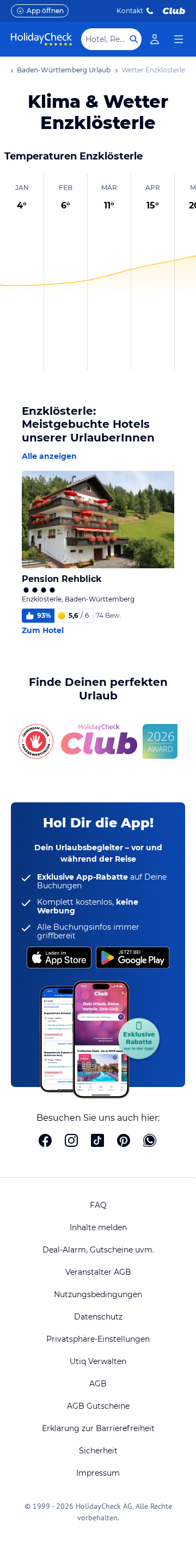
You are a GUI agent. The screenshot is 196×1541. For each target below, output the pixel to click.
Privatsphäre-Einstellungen (98, 1339)
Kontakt (130, 11)
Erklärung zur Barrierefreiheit (98, 1428)
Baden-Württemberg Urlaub (64, 70)
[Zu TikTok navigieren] (97, 1141)
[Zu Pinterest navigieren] (123, 1141)
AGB (98, 1384)
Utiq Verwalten (98, 1361)
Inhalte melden (98, 1227)
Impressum (98, 1473)
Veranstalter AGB (98, 1272)
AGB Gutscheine (98, 1406)
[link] (155, 39)
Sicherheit (98, 1451)
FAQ (98, 1205)
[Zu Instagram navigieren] (71, 1141)
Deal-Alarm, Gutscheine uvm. (98, 1250)
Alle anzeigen (49, 456)
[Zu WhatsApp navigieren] (149, 1141)
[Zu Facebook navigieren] (45, 1141)
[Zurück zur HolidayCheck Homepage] (41, 39)
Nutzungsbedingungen (98, 1294)
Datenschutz (98, 1317)
